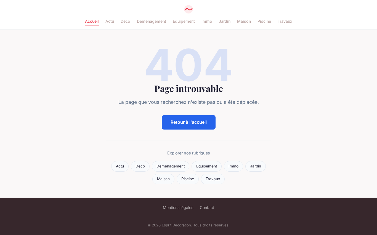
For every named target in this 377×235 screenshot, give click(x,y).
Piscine (264, 21)
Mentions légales (178, 207)
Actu (109, 21)
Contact (207, 207)
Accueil (92, 21)
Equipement (184, 21)
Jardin (224, 21)
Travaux (285, 21)
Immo (206, 21)
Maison (244, 21)
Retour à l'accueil (189, 122)
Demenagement (151, 21)
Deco (125, 21)
